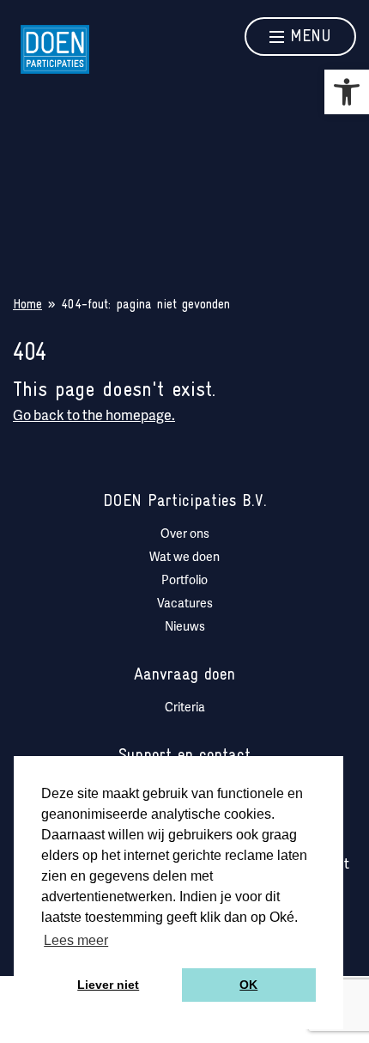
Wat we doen (184, 558)
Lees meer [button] (76, 940)
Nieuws (185, 627)
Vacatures (185, 604)
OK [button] (248, 984)
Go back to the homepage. (94, 416)
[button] (346, 92)
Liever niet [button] (108, 984)
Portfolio (184, 581)
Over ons (184, 535)
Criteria (185, 708)
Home (27, 305)
